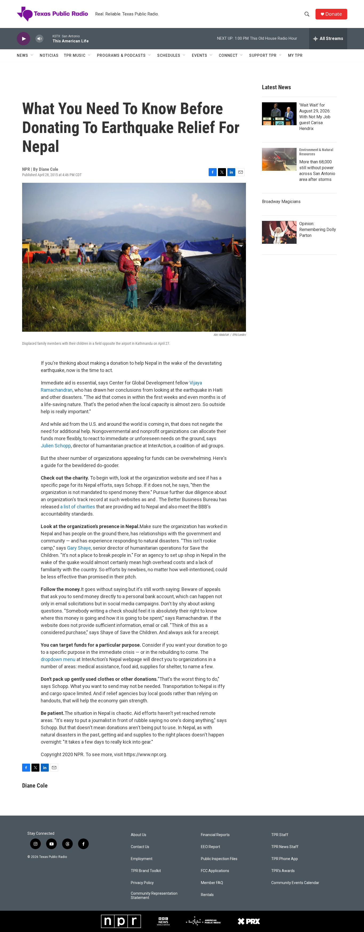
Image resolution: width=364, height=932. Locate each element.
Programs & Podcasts (121, 55)
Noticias (49, 55)
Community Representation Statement (154, 896)
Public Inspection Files (219, 859)
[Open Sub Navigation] (32, 55)
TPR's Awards (283, 871)
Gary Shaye (79, 548)
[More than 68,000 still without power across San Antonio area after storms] (279, 159)
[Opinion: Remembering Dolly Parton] (279, 232)
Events (199, 55)
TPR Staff (279, 835)
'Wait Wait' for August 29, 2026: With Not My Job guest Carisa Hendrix (314, 117)
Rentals (207, 895)
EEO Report (210, 847)
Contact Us (140, 847)
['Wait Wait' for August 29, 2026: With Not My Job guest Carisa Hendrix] (279, 113)
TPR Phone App (284, 859)
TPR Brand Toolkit (146, 871)
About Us (138, 835)
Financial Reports (215, 835)
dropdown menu (58, 659)
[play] (23, 39)
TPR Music (75, 55)
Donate (333, 14)
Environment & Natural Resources (316, 152)
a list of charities (77, 506)
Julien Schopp (56, 445)
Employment (141, 859)
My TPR (295, 55)
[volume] (39, 39)
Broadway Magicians (281, 201)
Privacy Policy (142, 883)
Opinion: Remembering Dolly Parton (317, 229)
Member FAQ (212, 883)
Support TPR (263, 55)
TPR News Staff (284, 847)
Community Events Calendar (295, 883)
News (22, 55)
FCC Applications (215, 871)
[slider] (48, 38)
